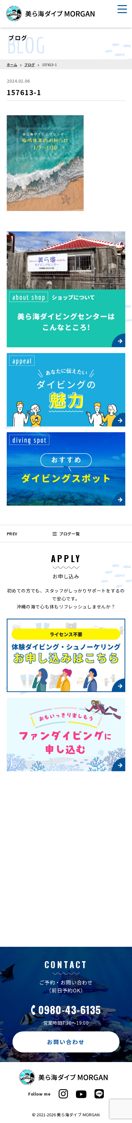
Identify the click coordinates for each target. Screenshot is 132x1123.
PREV (12, 534)
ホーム (12, 64)
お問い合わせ (66, 1042)
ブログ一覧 (69, 534)
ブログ (29, 64)
